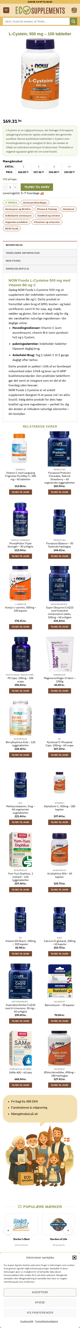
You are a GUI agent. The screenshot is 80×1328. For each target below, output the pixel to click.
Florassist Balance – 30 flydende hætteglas (59, 545)
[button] (74, 1257)
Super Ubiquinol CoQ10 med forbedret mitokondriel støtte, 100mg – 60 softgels (59, 612)
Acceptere (40, 1292)
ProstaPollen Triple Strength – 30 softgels (20, 545)
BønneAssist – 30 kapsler (59, 1005)
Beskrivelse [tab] (14, 245)
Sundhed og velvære (49, 215)
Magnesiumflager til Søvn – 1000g (59, 680)
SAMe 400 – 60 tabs (20, 1072)
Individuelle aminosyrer (18, 215)
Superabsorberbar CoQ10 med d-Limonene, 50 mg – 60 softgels (20, 1008)
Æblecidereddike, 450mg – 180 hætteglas (59, 1074)
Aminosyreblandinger (35, 202)
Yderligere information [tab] (23, 253)
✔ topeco (11, 202)
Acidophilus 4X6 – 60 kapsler (59, 875)
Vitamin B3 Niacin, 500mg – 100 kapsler (20, 942)
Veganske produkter (16, 222)
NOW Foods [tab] (13, 260)
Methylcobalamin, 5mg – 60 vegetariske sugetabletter (20, 809)
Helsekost (68, 209)
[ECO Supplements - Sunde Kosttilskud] (40, 10)
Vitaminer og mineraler (47, 222)
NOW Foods (11, 228)
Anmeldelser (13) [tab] (17, 268)
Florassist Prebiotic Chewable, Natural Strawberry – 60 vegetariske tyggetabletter (59, 477)
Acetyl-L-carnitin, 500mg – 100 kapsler (20, 609)
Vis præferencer (40, 1312)
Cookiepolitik (26, 1321)
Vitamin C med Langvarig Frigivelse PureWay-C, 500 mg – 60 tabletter (20, 476)
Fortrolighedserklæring (46, 1321)
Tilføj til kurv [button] (20, 492)
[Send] (73, 21)
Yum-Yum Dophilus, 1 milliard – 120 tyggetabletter (20, 877)
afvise (40, 1302)
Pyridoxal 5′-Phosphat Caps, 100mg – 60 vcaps (59, 744)
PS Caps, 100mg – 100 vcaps (20, 680)
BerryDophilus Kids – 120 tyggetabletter (20, 744)
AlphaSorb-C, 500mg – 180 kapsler (59, 808)
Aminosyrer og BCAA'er (18, 209)
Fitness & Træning (47, 209)
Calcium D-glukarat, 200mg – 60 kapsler (59, 942)
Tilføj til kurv (36, 187)
